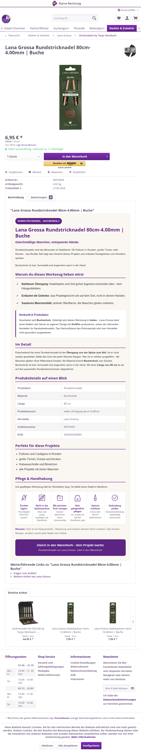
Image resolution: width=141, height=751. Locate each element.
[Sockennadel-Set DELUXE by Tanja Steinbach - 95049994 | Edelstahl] (28, 613)
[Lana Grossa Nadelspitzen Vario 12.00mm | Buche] (70, 613)
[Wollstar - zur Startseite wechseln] (6, 19)
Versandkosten (62, 718)
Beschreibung (16, 197)
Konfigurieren (91, 745)
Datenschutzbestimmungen (119, 699)
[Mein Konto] (127, 18)
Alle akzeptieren (68, 745)
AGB (72, 675)
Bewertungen (41, 197)
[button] (64, 165)
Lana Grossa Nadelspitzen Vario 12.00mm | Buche (70, 630)
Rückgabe (43, 670)
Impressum (77, 679)
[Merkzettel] (118, 18)
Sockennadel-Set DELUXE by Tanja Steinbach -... (28, 630)
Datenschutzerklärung (83, 670)
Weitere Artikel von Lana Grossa (31, 576)
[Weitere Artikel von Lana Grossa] (130, 51)
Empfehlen (78, 172)
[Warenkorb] (135, 18)
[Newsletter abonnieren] (132, 688)
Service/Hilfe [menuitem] (128, 10)
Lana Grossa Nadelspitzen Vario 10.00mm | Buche (112, 630)
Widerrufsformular (49, 675)
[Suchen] (94, 18)
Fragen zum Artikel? (24, 573)
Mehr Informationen (83, 737)
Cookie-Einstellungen (83, 662)
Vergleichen (15, 172)
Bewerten (57, 172)
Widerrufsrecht (79, 666)
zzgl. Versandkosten (26, 144)
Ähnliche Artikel (17, 592)
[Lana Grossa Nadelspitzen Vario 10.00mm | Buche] (112, 613)
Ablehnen (47, 745)
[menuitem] (75, 18)
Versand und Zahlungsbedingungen (51, 664)
